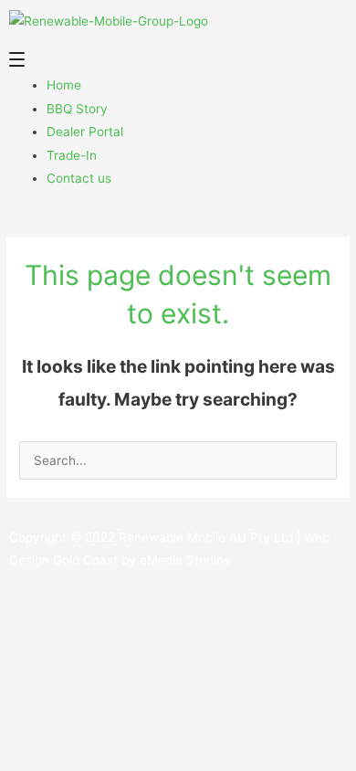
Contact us (79, 178)
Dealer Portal (85, 131)
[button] (178, 62)
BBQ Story (77, 108)
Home (64, 85)
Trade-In (72, 155)
